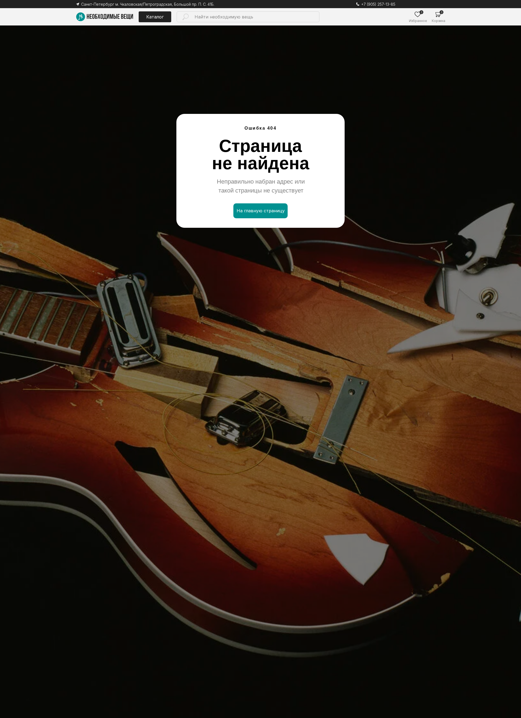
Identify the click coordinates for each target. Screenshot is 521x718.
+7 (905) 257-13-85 (378, 4)
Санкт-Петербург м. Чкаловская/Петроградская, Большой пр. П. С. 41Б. (147, 4)
